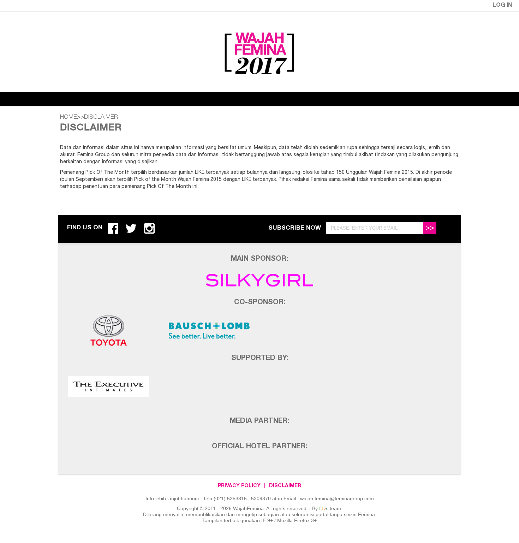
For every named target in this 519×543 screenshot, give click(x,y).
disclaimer (101, 117)
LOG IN (502, 5)
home (68, 117)
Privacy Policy (239, 486)
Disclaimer (285, 486)
